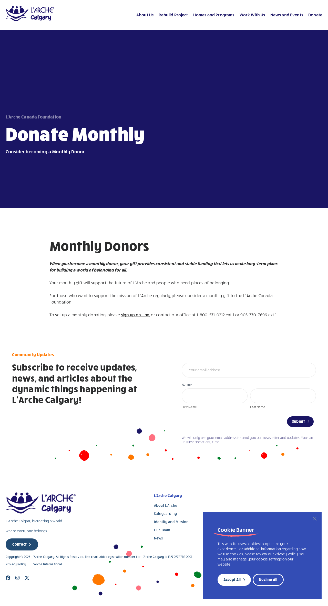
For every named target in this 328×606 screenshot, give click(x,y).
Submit (298, 421)
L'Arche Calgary (168, 495)
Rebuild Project (173, 14)
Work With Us (252, 14)
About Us (144, 14)
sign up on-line (135, 314)
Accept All (232, 579)
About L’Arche (165, 505)
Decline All (268, 579)
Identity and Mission (171, 522)
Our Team (162, 530)
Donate (315, 14)
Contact (19, 544)
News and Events (286, 14)
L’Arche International (47, 564)
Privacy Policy (16, 564)
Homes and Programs (213, 14)
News (158, 538)
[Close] (314, 519)
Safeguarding (165, 513)
